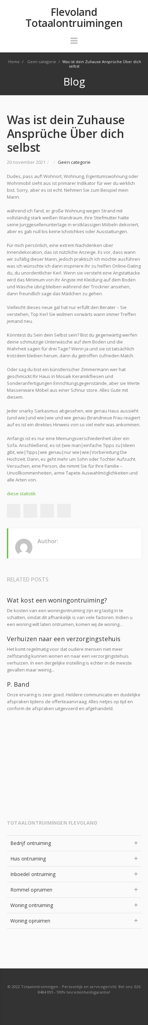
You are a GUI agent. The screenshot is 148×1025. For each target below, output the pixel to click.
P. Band (18, 684)
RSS (74, 1006)
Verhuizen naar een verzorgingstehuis (63, 639)
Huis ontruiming (28, 858)
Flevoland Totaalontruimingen (74, 18)
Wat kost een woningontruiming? (57, 600)
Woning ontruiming (31, 905)
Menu (74, 43)
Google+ (47, 511)
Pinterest (64, 511)
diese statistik (21, 493)
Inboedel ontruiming (32, 874)
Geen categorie (74, 162)
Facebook (13, 511)
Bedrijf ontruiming (30, 843)
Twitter (30, 511)
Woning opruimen (30, 920)
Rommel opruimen (31, 889)
